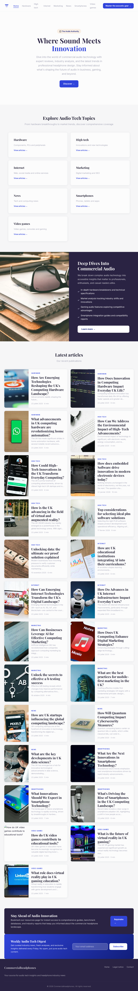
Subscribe (118, 946)
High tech (36, 6)
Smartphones (81, 6)
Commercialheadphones (20, 968)
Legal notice (118, 967)
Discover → (69, 83)
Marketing (58, 6)
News (68, 6)
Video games (93, 6)
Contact (130, 967)
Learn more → (88, 329)
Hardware (26, 6)
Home (16, 6)
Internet (47, 6)
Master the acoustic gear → (118, 6)
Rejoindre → (118, 921)
